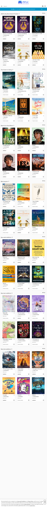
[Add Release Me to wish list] (14, 318)
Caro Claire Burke (21, 202)
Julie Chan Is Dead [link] (36, 59)
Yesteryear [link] (20, 201)
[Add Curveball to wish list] (14, 400)
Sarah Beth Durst (36, 340)
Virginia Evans (21, 61)
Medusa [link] (34, 395)
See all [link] (43, 13)
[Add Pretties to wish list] (43, 150)
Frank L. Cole (35, 370)
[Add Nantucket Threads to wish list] (43, 95)
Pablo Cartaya (6, 396)
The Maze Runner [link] (6, 145)
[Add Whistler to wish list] (43, 233)
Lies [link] (18, 171)
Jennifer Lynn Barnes (22, 340)
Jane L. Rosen (35, 117)
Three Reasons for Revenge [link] (37, 283)
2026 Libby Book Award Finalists (9, 14)
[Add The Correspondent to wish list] (28, 65)
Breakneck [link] (5, 257)
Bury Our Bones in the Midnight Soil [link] (37, 33)
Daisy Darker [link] (5, 89)
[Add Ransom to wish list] (14, 288)
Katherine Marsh (36, 396)
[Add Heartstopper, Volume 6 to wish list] (14, 344)
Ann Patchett (35, 228)
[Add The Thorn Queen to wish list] (28, 318)
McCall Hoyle (21, 370)
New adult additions (6, 237)
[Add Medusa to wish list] (43, 400)
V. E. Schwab (35, 35)
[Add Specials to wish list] (14, 177)
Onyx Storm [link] (5, 59)
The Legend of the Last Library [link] (37, 369)
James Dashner (35, 173)
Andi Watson (21, 396)
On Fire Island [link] (35, 115)
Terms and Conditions (21, 501)
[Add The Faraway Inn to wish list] (43, 344)
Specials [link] (4, 171)
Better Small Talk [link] (35, 257)
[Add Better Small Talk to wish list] (43, 262)
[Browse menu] (45, 6)
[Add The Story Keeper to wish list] (28, 288)
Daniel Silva (6, 284)
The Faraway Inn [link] (35, 339)
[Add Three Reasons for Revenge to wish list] (43, 288)
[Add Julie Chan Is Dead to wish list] (43, 65)
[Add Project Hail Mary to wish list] (14, 233)
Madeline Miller (21, 117)
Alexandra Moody (36, 314)
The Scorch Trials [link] (35, 171)
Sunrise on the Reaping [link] (7, 33)
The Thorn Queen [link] (21, 313)
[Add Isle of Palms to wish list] (28, 95)
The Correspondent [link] (21, 59)
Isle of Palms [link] (20, 89)
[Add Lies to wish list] (28, 177)
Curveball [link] (5, 395)
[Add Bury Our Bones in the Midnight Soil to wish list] (43, 39)
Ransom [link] (4, 283)
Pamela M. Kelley (36, 91)
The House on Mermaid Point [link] (8, 115)
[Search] (1, 6)
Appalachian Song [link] (21, 257)
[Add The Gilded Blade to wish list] (28, 344)
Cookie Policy (32, 505)
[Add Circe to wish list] (28, 121)
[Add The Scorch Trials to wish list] (43, 177)
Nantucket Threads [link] (36, 89)
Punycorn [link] (19, 395)
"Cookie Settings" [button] (27, 504)
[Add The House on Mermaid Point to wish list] (14, 121)
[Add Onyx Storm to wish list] (14, 65)
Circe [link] (19, 115)
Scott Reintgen (6, 370)
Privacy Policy (30, 501)
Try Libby (13, 9)
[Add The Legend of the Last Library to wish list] (43, 374)
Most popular (4, 181)
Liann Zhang (35, 61)
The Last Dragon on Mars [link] (8, 369)
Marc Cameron (6, 258)
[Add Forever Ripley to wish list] (28, 374)
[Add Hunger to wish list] (28, 150)
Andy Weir (5, 228)
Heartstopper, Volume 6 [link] (7, 339)
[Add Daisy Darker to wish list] (14, 95)
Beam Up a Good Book (7, 125)
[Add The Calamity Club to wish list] (14, 206)
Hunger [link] (19, 145)
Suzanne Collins (6, 35)
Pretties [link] (33, 145)
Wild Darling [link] (34, 313)
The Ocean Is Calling (6, 70)
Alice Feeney (6, 91)
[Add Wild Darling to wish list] (43, 318)
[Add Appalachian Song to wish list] (28, 262)
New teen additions (6, 293)
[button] (14, 34)
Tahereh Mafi (6, 314)
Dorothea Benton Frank (22, 91)
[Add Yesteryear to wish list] (28, 206)
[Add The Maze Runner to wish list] (14, 150)
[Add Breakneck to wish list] (14, 262)
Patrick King (35, 258)
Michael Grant (21, 173)
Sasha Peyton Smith (22, 314)
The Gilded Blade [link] (21, 339)
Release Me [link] (5, 313)
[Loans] (43, 6)
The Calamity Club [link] (6, 201)
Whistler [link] (34, 227)
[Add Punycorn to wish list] (28, 400)
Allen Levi (35, 202)
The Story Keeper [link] (21, 283)
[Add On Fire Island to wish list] (43, 121)
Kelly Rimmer (21, 284)
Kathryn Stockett (6, 202)
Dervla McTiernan (36, 284)
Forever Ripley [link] (20, 369)
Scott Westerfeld (6, 173)
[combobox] (21, 6)
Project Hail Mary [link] (6, 227)
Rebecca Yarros (6, 61)
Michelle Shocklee (22, 258)
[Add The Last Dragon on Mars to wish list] (14, 374)
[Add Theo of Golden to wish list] (43, 206)
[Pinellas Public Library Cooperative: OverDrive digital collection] (23, 2)
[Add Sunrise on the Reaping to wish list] (14, 39)
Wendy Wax (6, 117)
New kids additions (6, 349)
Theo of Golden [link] (35, 201)
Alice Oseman (6, 340)
